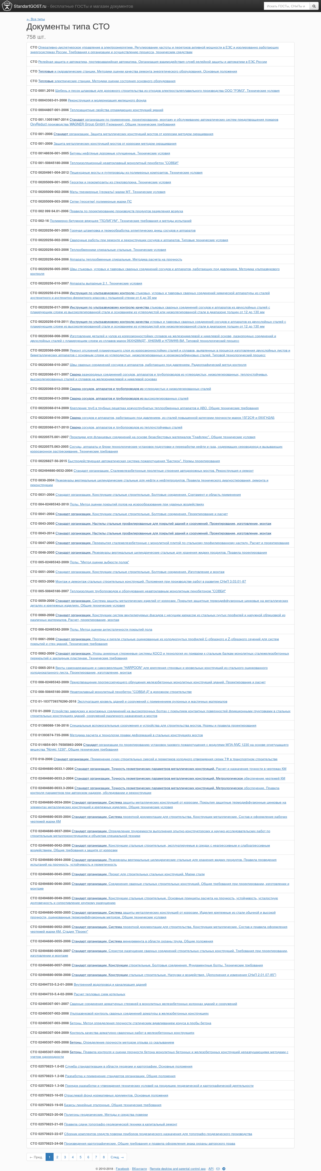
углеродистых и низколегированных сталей (140, 388)
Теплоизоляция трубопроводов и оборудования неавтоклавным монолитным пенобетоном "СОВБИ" (148, 590)
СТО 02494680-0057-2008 (50, 965)
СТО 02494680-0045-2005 (50, 873)
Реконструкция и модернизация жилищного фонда (107, 100)
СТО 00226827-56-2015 (48, 460)
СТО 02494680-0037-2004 (50, 830)
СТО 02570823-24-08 (46, 1143)
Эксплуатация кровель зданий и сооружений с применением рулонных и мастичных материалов (152, 701)
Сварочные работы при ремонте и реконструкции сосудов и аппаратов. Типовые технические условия (149, 239)
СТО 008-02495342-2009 (49, 681)
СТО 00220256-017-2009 (49, 307)
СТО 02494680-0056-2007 (50, 950)
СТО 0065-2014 (42, 667)
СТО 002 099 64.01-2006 (49, 210)
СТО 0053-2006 (42, 581)
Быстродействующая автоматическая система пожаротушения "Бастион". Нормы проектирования (144, 460)
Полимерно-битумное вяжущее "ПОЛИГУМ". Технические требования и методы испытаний (121, 220)
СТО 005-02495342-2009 (49, 562)
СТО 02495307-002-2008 (49, 1013)
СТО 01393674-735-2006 (49, 734)
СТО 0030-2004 (42, 480)
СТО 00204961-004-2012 (49, 172)
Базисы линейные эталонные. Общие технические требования (112, 1104)
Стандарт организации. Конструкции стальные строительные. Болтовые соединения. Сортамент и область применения (148, 494)
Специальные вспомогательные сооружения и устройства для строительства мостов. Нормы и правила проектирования (163, 725)
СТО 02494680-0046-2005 (50, 883)
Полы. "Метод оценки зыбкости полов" (99, 562)
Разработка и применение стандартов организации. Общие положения (120, 1075)
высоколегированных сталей (129, 398)
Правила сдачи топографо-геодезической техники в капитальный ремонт (120, 1124)
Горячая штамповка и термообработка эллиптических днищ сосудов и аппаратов (133, 230)
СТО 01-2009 (40, 710)
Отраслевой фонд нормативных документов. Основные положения (116, 1095)
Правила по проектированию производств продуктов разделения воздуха (126, 210)
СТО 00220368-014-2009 (49, 407)
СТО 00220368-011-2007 (49, 374)
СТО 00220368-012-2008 (49, 388)
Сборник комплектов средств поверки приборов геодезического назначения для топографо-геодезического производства (158, 1133)
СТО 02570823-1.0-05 (47, 1066)
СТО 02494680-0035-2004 (50, 816)
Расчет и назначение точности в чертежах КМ (180, 768)
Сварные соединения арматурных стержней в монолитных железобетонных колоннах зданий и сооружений (153, 1003)
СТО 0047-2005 (42, 542)
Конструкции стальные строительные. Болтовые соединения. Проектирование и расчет (141, 513)
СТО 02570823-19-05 (46, 1104)
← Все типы (36, 18)
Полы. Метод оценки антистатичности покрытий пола (111, 629)
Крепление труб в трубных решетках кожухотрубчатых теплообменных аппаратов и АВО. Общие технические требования (164, 407)
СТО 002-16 (39, 220)
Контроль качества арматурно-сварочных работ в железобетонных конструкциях (132, 1032)
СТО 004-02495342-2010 (49, 504)
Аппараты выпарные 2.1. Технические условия (106, 283)
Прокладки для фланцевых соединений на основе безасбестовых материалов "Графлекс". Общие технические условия (162, 436)
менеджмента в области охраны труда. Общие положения (142, 941)
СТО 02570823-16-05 (46, 1095)
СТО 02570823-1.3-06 (47, 1085)
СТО (33, 47)
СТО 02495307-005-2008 (49, 1042)
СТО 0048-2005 (42, 552)
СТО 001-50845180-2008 (49, 162)
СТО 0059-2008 (42, 600)
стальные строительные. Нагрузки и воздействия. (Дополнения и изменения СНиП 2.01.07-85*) (174, 974)
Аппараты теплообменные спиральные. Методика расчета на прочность (126, 259)
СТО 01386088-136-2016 (49, 725)
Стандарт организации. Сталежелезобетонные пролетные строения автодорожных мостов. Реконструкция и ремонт (164, 470)
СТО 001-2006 (41, 133)
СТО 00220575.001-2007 (49, 436)
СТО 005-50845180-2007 (49, 590)
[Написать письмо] (217, 1168)
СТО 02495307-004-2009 (49, 1032)
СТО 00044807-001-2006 (49, 109)
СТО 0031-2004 (42, 494)
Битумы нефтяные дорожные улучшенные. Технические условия (120, 153)
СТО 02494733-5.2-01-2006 (51, 984)
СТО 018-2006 (41, 758)
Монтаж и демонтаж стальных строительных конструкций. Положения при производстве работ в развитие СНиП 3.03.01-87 (150, 581)
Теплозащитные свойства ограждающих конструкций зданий (116, 109)
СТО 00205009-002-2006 (49, 191)
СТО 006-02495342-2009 (49, 629)
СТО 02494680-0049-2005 (50, 897)
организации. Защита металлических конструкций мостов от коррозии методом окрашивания (133, 133)
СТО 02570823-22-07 (46, 1133)
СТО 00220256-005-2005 (49, 268)
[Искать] (314, 6)
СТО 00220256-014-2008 (49, 292)
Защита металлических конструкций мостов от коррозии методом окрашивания (115, 143)
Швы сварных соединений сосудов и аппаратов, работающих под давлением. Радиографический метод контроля (158, 364)
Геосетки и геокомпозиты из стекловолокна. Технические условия (120, 182)
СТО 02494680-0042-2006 (50, 845)
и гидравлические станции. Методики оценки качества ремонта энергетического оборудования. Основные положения (137, 71)
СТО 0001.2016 (42, 90)
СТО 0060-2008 (42, 614)
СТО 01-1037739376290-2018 (53, 701)
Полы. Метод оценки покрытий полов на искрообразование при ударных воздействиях (137, 504)
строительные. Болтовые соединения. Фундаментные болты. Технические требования (167, 965)
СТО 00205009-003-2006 (49, 201)
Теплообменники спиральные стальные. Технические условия (118, 249)
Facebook (122, 1168)
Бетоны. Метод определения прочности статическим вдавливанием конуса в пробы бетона (140, 1022)
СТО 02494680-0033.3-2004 (52, 787)
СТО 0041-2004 (42, 513)
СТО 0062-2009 (42, 653)
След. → (117, 1157)
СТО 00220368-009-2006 (49, 350)
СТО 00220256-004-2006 (49, 259)
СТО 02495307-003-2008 (49, 1022)
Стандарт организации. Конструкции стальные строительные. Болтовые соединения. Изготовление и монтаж (139, 571)
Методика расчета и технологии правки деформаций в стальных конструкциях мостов (136, 734)
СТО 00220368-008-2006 (49, 335)
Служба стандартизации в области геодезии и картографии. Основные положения (128, 1066)
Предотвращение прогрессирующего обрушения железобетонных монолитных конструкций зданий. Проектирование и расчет (168, 681)
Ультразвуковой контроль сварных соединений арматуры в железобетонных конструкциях (139, 1013)
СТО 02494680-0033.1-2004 (52, 768)
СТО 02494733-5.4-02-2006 (51, 993)
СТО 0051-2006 (42, 571)
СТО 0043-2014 (42, 533)
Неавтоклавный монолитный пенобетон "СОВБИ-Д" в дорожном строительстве (131, 691)
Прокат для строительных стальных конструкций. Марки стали (138, 873)
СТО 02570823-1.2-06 (47, 1075)
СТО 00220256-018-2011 (49, 321)
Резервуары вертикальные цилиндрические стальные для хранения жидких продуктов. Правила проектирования (161, 552)
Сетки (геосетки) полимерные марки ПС (101, 201)
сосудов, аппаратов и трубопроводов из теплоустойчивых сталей (126, 427)
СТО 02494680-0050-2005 (50, 912)
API (211, 1168)
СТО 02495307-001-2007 (49, 1003)
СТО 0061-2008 (42, 638)
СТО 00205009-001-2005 (49, 182)
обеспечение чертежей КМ (179, 778)
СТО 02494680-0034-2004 (50, 802)
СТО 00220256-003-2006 (49, 249)
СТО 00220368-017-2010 (49, 427)
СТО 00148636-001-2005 (49, 153)
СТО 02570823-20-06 (46, 1114)
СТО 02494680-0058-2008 (50, 974)
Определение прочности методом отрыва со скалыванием (122, 1042)
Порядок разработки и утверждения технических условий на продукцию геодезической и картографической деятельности (159, 1085)
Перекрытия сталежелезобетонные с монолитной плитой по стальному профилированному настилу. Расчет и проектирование (172, 542)
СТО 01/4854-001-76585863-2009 (56, 744)
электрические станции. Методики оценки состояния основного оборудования (107, 80)
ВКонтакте (139, 1168)
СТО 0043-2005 (42, 523)
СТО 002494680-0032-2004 (51, 470)
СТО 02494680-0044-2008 (50, 859)
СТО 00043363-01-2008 (48, 100)
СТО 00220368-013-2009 (49, 398)
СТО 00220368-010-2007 (49, 364)
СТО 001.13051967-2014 (49, 119)
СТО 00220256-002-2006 (49, 239)
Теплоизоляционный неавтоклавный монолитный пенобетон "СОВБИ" (124, 162)
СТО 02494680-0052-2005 (50, 926)
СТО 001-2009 (41, 143)
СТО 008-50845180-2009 (49, 691)
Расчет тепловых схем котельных (99, 993)
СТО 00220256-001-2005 (49, 230)
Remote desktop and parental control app (178, 1168)
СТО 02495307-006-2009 (49, 1051)
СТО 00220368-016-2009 (49, 417)
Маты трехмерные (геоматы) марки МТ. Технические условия (117, 191)
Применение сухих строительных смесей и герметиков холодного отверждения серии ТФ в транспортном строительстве (166, 758)
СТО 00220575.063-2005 (49, 446)
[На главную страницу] (7, 5)
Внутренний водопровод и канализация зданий (110, 984)
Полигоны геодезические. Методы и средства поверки (106, 1114)
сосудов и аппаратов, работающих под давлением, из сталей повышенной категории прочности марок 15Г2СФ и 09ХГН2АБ (172, 417)
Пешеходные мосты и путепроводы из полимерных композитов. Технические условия (136, 172)
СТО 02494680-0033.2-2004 (52, 778)
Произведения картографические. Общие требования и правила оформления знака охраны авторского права (149, 1143)
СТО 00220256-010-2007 (49, 283)
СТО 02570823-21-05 (46, 1124)
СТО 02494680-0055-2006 (50, 941)
